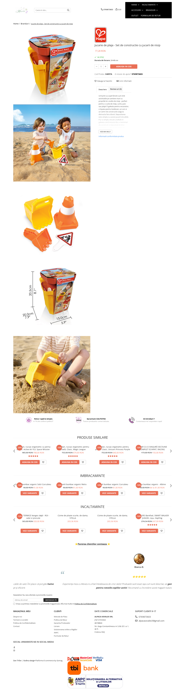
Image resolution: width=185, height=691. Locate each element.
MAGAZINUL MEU (21, 611)
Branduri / (26, 23)
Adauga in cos (124, 66)
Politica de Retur (60, 620)
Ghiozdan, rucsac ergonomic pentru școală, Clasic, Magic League (72, 448)
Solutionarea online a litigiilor (65, 629)
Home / (16, 23)
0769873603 (144, 616)
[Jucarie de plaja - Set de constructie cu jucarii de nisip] (51, 65)
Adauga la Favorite (104, 81)
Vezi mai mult (105, 132)
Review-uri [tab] (116, 89)
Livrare (56, 626)
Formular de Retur (150, 15)
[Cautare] (68, 10)
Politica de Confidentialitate (85, 604)
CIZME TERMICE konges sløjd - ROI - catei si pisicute (33, 516)
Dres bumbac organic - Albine (152, 484)
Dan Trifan (17, 660)
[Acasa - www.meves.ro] (21, 10)
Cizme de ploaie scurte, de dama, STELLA (73, 516)
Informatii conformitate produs (111, 136)
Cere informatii (125, 81)
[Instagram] (14, 650)
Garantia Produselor (62, 623)
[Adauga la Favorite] (43, 462)
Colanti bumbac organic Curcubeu (112, 484)
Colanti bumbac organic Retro (72, 484)
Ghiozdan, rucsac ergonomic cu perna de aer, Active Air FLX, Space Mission (33, 448)
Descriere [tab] (103, 89)
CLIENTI (57, 611)
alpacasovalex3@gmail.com (151, 620)
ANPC (56, 632)
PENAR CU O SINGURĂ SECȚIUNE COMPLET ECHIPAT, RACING (152, 448)
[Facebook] (14, 647)
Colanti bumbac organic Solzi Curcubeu (33, 484)
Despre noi (17, 616)
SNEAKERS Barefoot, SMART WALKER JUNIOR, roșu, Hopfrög (152, 516)
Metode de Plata (60, 616)
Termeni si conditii (20, 620)
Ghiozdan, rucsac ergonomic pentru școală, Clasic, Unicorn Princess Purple (112, 448)
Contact (16, 626)
